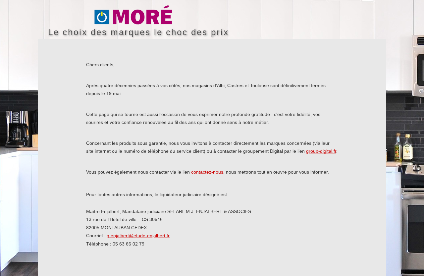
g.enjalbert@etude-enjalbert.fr (138, 235)
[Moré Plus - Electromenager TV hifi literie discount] (240, 15)
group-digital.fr (321, 151)
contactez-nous (207, 172)
